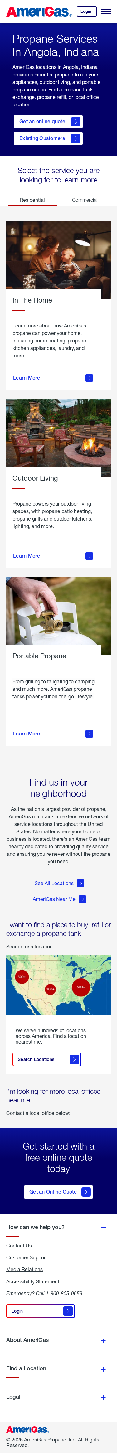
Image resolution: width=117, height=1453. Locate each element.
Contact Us (19, 1245)
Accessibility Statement (32, 1281)
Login (88, 13)
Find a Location (26, 1368)
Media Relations (24, 1269)
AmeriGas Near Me (54, 899)
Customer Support (26, 1257)
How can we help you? (35, 1227)
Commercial (84, 200)
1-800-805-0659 (64, 1293)
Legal (13, 1396)
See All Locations (54, 883)
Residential (32, 200)
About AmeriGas (27, 1340)
